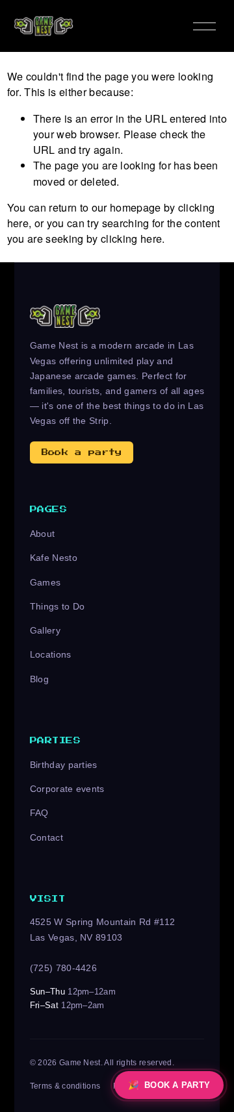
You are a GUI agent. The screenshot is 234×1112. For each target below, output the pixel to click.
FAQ (39, 813)
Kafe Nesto (53, 557)
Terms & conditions (65, 1086)
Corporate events (67, 789)
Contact (46, 837)
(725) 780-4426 (64, 968)
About (42, 533)
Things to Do (57, 606)
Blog (39, 679)
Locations (51, 654)
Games (45, 582)
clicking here (131, 238)
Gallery (45, 630)
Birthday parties (64, 765)
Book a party (82, 452)
